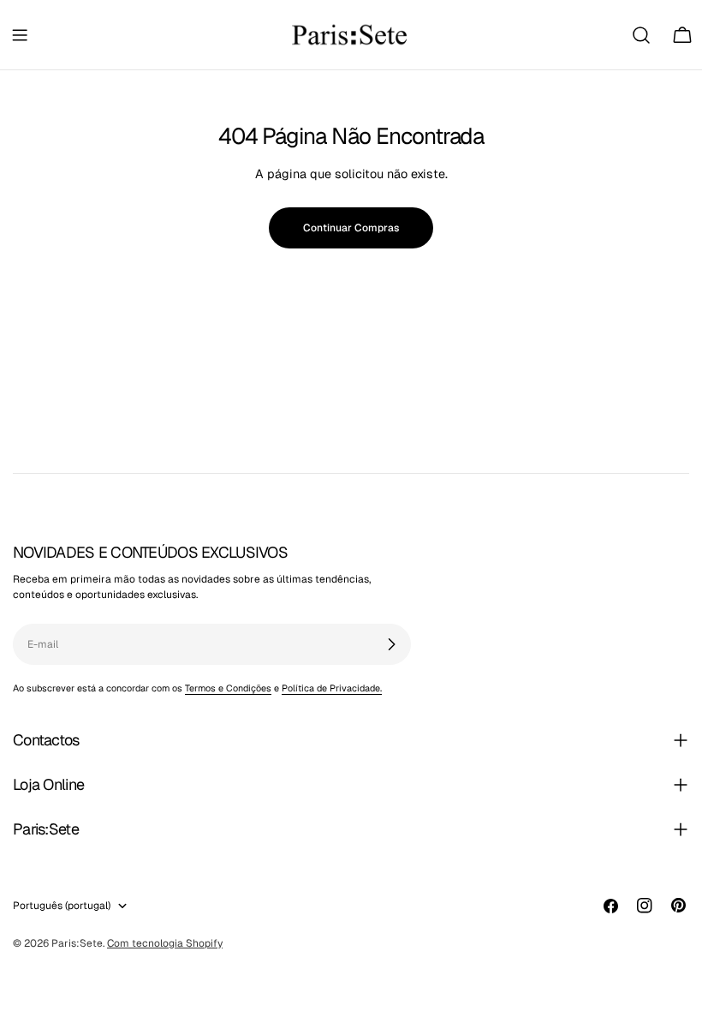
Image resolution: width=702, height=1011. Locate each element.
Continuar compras (351, 228)
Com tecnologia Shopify (165, 943)
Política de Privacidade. (332, 688)
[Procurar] (641, 35)
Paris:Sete (77, 943)
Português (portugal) (61, 905)
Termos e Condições (228, 688)
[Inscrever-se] (391, 644)
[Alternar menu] (20, 35)
